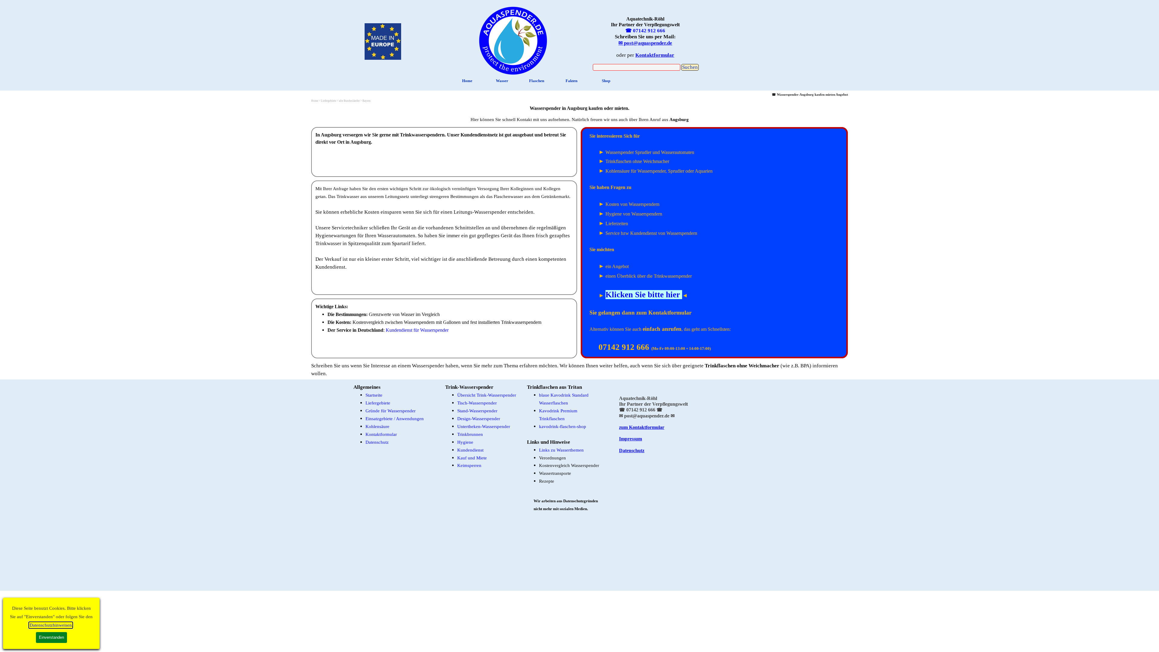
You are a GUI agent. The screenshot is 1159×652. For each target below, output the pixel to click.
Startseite (374, 395)
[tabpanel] (513, 39)
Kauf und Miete (472, 457)
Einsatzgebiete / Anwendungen (395, 418)
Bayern (366, 100)
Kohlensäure (377, 426)
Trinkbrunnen (470, 434)
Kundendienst (470, 450)
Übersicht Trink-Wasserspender (486, 395)
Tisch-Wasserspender (477, 403)
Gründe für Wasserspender (391, 410)
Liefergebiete (378, 403)
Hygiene (465, 442)
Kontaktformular (381, 434)
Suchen (690, 67)
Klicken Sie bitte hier (642, 294)
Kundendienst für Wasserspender (417, 330)
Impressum (630, 438)
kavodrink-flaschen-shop (562, 426)
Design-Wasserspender (478, 418)
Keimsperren (469, 465)
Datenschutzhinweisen (51, 625)
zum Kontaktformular (641, 427)
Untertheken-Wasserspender (483, 426)
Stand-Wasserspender (477, 410)
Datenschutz (377, 442)
